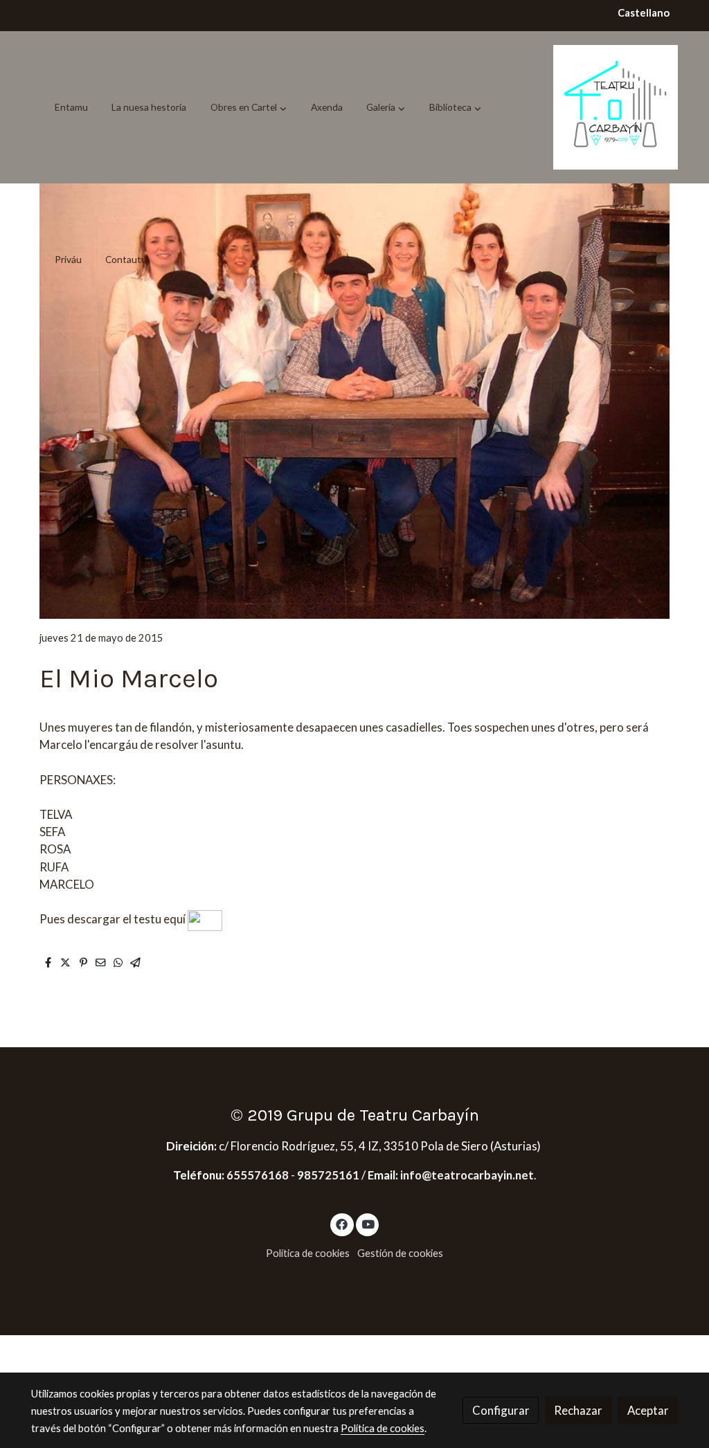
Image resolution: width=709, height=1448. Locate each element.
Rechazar (578, 1410)
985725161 (328, 1175)
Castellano (644, 13)
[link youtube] (368, 1223)
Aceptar (648, 1410)
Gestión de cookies (400, 1253)
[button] (248, 107)
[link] (615, 107)
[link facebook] (342, 1223)
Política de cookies (308, 1253)
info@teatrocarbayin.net (467, 1175)
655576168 (258, 1175)
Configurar (501, 1410)
